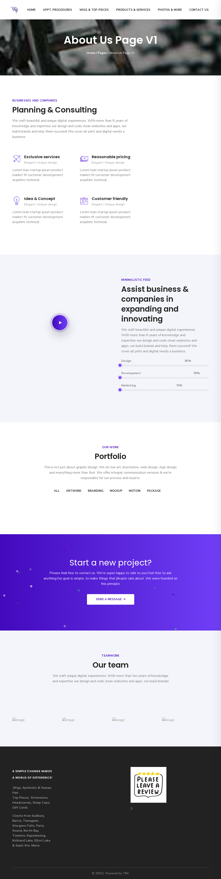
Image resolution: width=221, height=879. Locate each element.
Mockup (116, 491)
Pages (102, 53)
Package (154, 491)
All (57, 491)
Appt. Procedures (57, 10)
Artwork (73, 491)
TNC (126, 873)
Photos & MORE (170, 10)
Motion (134, 491)
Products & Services (133, 10)
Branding (95, 491)
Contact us (199, 10)
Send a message (109, 599)
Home (31, 10)
